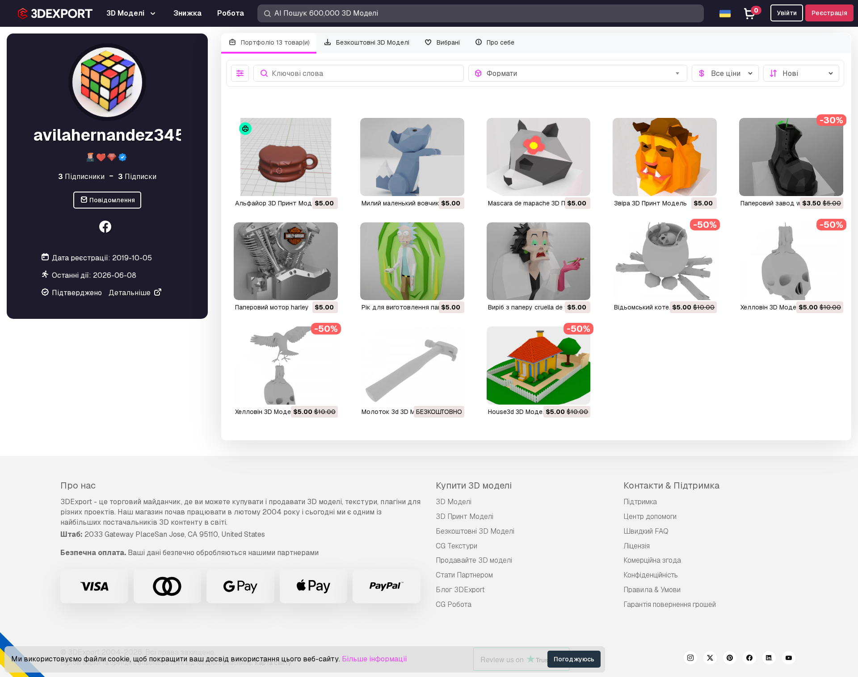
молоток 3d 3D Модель (398, 412)
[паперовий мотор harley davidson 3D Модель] (286, 261)
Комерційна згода (652, 560)
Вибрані (447, 42)
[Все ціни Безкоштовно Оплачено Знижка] (725, 73)
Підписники (81, 176)
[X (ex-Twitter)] (710, 659)
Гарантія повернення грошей (669, 604)
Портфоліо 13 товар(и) (274, 42)
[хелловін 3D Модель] (791, 261)
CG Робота (453, 604)
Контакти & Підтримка (671, 485)
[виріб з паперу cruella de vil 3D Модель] (539, 261)
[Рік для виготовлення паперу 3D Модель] (412, 261)
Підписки (137, 176)
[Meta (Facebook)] (106, 228)
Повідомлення (111, 200)
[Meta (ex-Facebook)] (749, 659)
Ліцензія (636, 546)
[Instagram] (690, 659)
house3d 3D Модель (519, 412)
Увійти (787, 13)
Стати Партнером (464, 575)
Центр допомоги (650, 516)
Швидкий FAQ (646, 531)
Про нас (78, 485)
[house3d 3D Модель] (539, 365)
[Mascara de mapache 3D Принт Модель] (539, 157)
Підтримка (640, 501)
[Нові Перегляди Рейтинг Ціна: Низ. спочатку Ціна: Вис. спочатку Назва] (801, 73)
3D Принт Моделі (464, 516)
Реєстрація (829, 13)
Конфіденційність (650, 575)
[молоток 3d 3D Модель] (412, 365)
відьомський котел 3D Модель (661, 307)
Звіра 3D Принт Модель (650, 203)
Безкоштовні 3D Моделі (371, 42)
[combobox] (584, 73)
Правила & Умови (652, 589)
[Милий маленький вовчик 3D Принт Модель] (412, 157)
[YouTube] (789, 659)
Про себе (499, 42)
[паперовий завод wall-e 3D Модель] (791, 157)
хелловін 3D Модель (772, 307)
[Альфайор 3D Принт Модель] (286, 157)
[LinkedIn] (769, 659)
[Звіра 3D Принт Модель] (665, 157)
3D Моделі (453, 501)
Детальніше (130, 292)
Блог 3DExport (460, 589)
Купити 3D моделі (474, 485)
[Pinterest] (730, 659)
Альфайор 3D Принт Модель (279, 203)
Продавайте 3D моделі (474, 560)
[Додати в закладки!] (325, 183)
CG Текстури (456, 546)
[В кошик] (307, 183)
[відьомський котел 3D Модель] (665, 261)
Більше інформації (374, 659)
